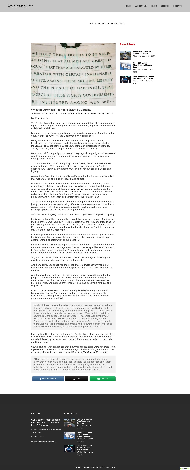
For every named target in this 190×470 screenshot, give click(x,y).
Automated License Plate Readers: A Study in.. (142, 53)
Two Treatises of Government (65, 191)
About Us (141, 6)
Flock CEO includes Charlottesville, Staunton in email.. (143, 65)
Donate (177, 6)
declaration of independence (88, 113)
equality (101, 113)
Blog (154, 6)
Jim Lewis (55, 113)
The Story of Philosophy (95, 352)
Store (165, 6)
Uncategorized (81, 23)
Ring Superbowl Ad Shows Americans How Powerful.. (143, 77)
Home (127, 6)
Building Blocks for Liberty (20, 5)
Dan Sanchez (42, 118)
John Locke (109, 113)
